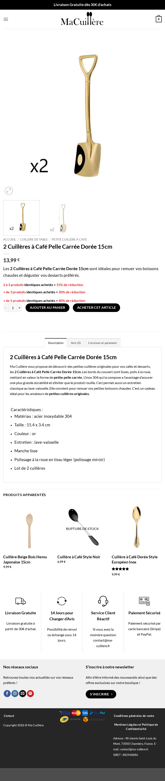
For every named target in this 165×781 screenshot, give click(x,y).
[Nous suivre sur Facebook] (7, 693)
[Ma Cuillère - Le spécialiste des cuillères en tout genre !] (82, 19)
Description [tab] (55, 343)
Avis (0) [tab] (76, 343)
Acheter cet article (96, 307)
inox (89, 377)
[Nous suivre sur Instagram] (14, 693)
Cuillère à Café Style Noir (78, 556)
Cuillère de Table (34, 239)
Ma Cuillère (18, 366)
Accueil (9, 239)
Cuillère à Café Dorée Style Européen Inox (135, 559)
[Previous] (12, 117)
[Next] (153, 117)
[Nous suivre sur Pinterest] (30, 693)
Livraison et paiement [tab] (102, 343)
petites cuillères (84, 366)
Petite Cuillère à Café (69, 239)
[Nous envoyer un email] (22, 693)
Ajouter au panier (47, 307)
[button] (5, 19)
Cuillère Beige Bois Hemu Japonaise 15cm (25, 559)
